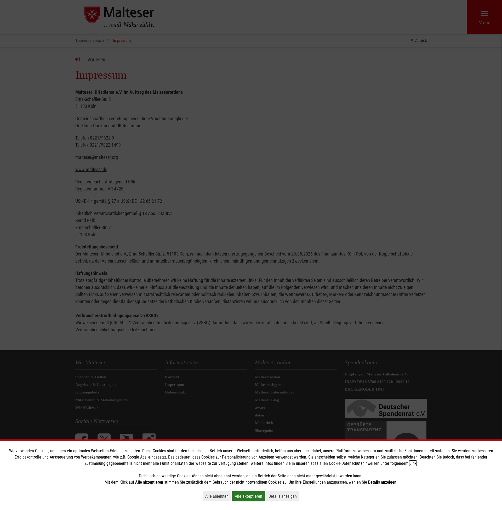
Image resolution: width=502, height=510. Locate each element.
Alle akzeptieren (250, 496)
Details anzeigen (284, 496)
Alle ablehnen (218, 496)
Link (413, 463)
